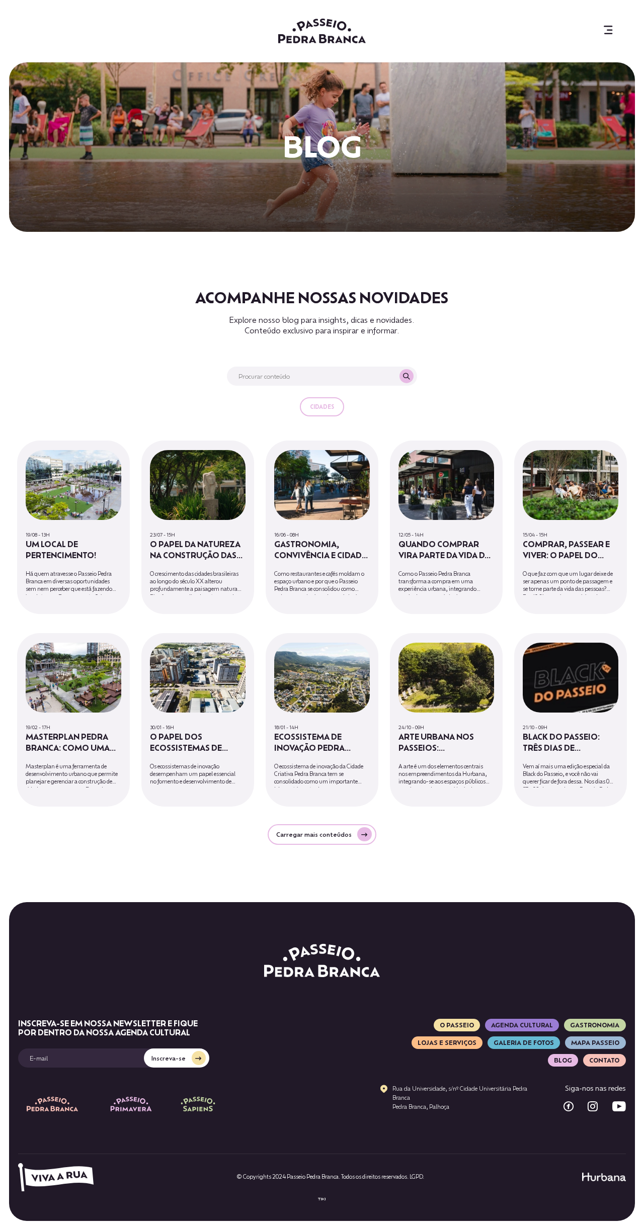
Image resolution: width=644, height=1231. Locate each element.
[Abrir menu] (608, 31)
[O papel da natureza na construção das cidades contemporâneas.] (197, 527)
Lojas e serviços (447, 1042)
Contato (604, 1060)
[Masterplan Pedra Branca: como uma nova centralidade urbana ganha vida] (73, 720)
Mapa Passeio (595, 1042)
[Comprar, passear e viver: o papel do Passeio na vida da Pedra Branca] (570, 527)
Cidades (322, 406)
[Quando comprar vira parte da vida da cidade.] (446, 527)
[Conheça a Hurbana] (604, 1177)
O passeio (457, 1025)
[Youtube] (619, 1106)
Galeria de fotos (524, 1042)
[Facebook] (569, 1106)
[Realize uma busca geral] (406, 376)
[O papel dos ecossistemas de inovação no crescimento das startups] (197, 720)
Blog (563, 1060)
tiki (322, 1199)
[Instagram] (593, 1106)
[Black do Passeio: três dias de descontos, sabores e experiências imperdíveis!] (570, 720)
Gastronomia (594, 1025)
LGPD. (417, 1176)
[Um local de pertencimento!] (73, 527)
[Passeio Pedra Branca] (322, 31)
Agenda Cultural (522, 1025)
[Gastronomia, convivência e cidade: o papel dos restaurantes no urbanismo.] (322, 527)
